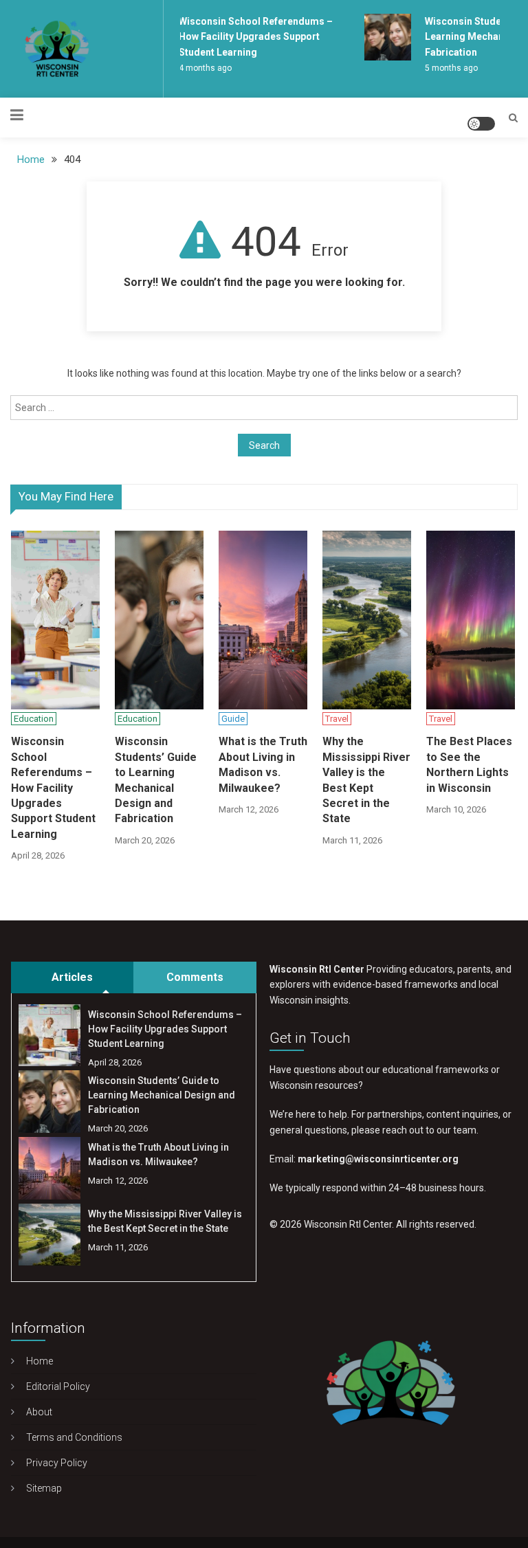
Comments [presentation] (194, 977)
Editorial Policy (58, 1386)
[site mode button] (481, 124)
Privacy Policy (56, 1462)
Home (39, 1361)
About (39, 1411)
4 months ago (201, 68)
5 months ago (447, 68)
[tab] (72, 977)
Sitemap (44, 1488)
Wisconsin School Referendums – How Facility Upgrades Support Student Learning (252, 37)
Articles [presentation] (72, 977)
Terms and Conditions (74, 1437)
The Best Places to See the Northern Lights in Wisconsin (469, 764)
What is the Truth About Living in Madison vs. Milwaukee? (263, 764)
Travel (337, 719)
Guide (233, 719)
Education (34, 719)
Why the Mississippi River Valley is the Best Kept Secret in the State (366, 780)
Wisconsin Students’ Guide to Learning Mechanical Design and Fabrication (156, 780)
